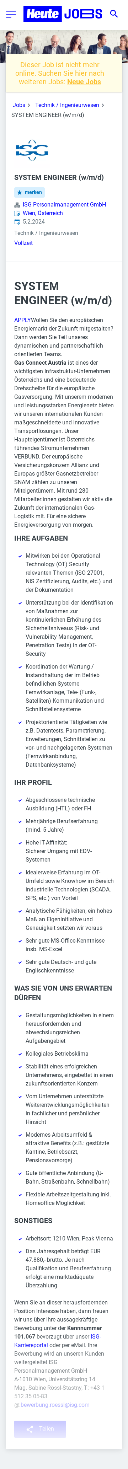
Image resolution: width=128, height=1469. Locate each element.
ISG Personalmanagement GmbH (64, 204)
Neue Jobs (84, 81)
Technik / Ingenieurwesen (67, 105)
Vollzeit (23, 243)
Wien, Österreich (43, 213)
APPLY (22, 320)
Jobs (19, 105)
